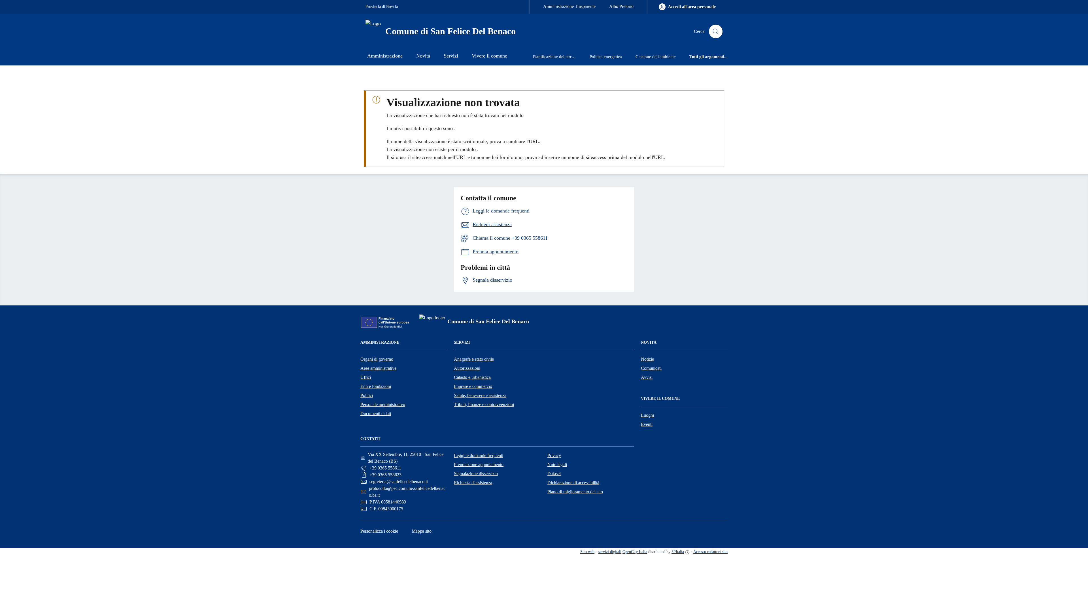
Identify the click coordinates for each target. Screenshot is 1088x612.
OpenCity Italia (634, 552)
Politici (366, 395)
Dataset (554, 473)
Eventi (647, 424)
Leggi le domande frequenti (478, 455)
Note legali (557, 464)
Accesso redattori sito (710, 552)
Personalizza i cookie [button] (379, 531)
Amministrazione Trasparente (569, 6)
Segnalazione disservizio (476, 473)
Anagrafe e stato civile (474, 359)
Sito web (587, 552)
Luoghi (647, 415)
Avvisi (647, 377)
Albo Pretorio (621, 6)
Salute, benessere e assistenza (480, 395)
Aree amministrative (378, 368)
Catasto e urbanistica (472, 377)
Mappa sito (422, 531)
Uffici (365, 377)
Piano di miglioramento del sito (575, 491)
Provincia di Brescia (382, 7)
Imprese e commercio (473, 386)
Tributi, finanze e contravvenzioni (484, 404)
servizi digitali (609, 552)
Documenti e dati (375, 413)
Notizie (647, 359)
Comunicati (651, 368)
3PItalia (678, 552)
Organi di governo (376, 359)
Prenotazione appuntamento (478, 464)
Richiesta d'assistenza (473, 482)
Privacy (554, 455)
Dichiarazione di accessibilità (573, 482)
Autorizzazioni (467, 368)
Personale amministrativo (382, 404)
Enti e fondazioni (375, 386)
